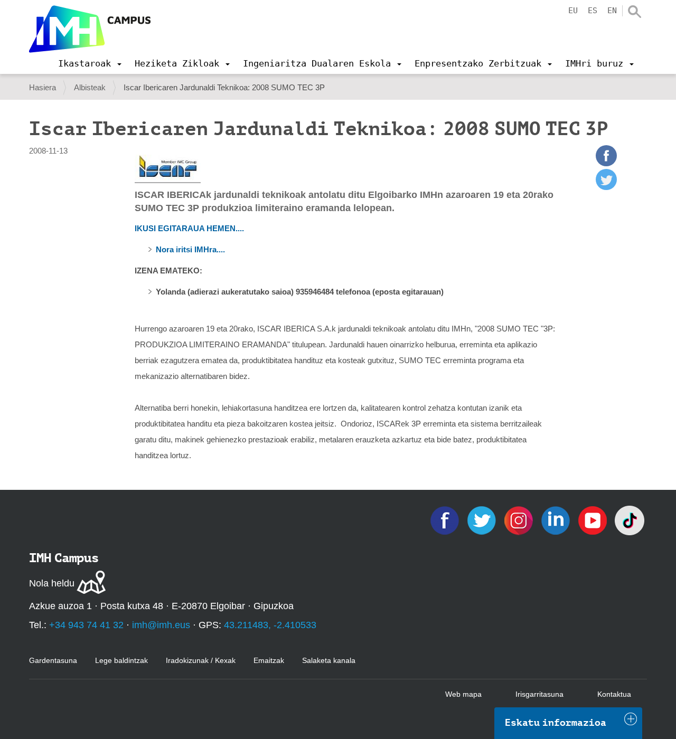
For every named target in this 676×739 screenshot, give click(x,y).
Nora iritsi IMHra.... (190, 249)
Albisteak (90, 87)
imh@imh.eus (161, 625)
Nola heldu (51, 583)
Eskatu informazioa (555, 722)
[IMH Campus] (90, 29)
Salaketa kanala (328, 660)
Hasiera (42, 87)
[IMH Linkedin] (556, 519)
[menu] (89, 63)
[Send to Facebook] (606, 163)
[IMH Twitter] (482, 519)
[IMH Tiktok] (629, 519)
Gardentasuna (53, 660)
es (592, 10)
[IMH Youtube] (593, 519)
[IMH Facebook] (445, 519)
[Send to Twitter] (606, 187)
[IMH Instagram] (519, 519)
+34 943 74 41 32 (86, 625)
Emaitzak (268, 660)
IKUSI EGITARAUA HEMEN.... (189, 228)
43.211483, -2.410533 (270, 625)
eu (573, 10)
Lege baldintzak (121, 660)
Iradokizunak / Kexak (201, 660)
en (612, 10)
